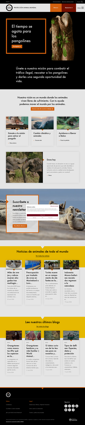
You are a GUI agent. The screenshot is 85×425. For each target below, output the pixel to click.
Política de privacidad (54, 206)
